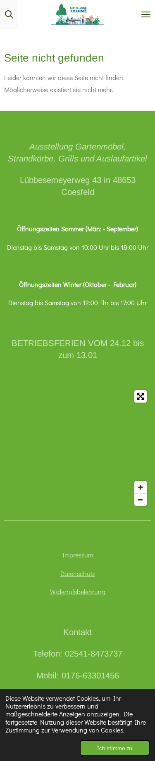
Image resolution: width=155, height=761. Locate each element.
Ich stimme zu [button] (114, 748)
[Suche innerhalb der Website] (9, 14)
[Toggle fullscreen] (140, 396)
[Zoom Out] (140, 499)
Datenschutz (77, 573)
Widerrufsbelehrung (77, 591)
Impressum (77, 554)
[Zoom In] (140, 487)
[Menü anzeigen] (146, 14)
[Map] (77, 448)
